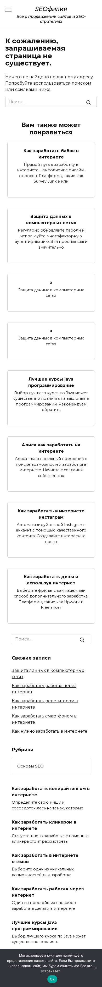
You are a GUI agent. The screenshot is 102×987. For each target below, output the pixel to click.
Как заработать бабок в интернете (51, 153)
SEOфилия (51, 9)
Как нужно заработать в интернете (49, 731)
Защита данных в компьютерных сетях (51, 219)
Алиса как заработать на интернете (51, 448)
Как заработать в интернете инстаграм (51, 513)
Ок (52, 979)
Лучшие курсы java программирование (51, 382)
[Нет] (95, 967)
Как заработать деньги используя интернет (51, 579)
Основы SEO (30, 766)
